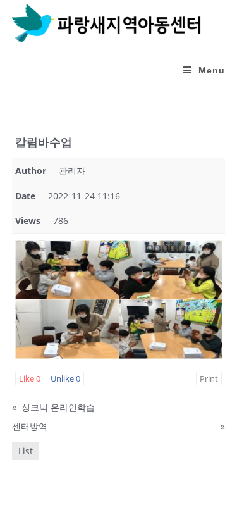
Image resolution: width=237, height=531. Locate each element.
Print (209, 378)
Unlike (65, 378)
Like (29, 378)
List (25, 451)
